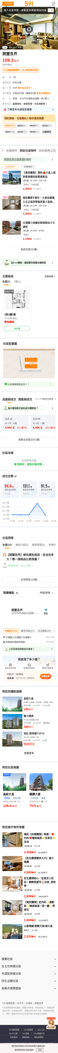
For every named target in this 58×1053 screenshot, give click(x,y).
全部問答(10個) (29, 579)
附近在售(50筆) (29, 249)
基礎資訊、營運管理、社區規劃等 (29, 104)
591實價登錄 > (9, 1003)
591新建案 (28, 1030)
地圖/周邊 (45, 592)
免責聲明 (13, 1037)
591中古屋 (13, 1034)
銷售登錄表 (48, 399)
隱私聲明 (30, 1050)
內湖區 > (30, 1003)
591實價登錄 (14, 1030)
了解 (51, 10)
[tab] (10, 166)
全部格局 (49, 276)
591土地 (41, 1030)
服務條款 (26, 1037)
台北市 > (21, 1003)
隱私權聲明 (38, 1037)
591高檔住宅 (39, 1034)
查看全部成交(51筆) (29, 439)
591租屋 (25, 1034)
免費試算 (46, 676)
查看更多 (29, 753)
